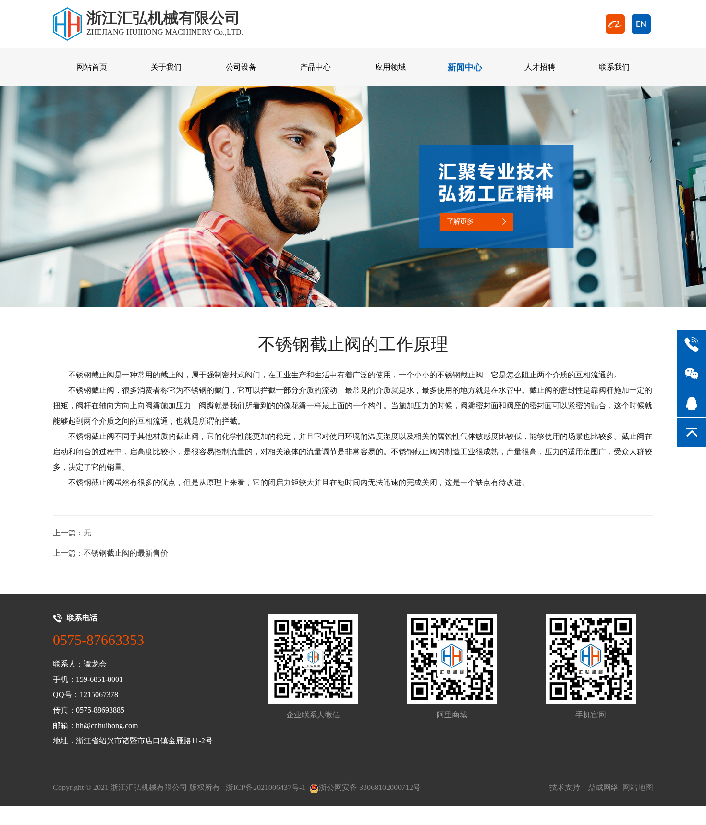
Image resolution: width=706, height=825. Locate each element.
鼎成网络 (603, 787)
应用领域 (390, 67)
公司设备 (241, 67)
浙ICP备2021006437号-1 (265, 787)
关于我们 (166, 67)
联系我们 (614, 67)
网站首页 (91, 67)
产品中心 (315, 67)
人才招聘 (539, 67)
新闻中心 (465, 67)
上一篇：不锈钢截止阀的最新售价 (110, 553)
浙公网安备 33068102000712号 (370, 787)
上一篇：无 (72, 533)
